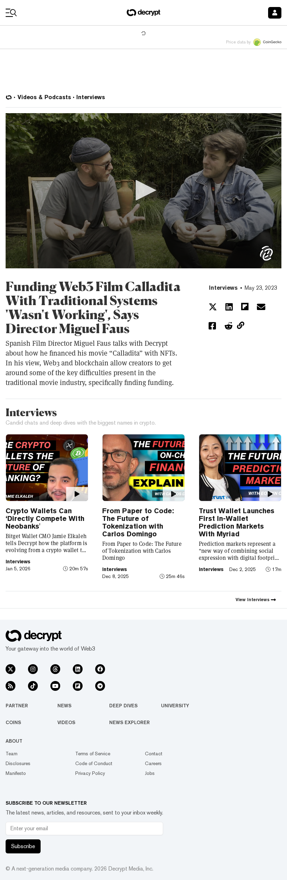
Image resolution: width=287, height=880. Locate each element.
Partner (17, 705)
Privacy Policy (90, 773)
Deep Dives (123, 705)
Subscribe (23, 846)
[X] (10, 669)
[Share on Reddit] (228, 326)
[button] (143, 190)
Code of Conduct (93, 763)
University (175, 705)
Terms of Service (92, 753)
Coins (13, 722)
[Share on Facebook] (212, 326)
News (64, 705)
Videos (66, 722)
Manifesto (16, 773)
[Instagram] (33, 669)
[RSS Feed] (10, 686)
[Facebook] (100, 669)
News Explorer (129, 722)
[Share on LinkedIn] (229, 307)
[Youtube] (55, 686)
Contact (153, 753)
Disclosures (18, 763)
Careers (153, 763)
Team (12, 753)
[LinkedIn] (78, 669)
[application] (143, 190)
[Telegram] (100, 686)
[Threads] (55, 669)
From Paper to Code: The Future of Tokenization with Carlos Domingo (138, 522)
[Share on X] (213, 307)
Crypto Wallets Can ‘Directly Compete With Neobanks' (45, 518)
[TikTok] (33, 686)
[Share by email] (261, 307)
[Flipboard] (78, 686)
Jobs (150, 773)
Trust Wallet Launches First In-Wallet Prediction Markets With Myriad (236, 522)
